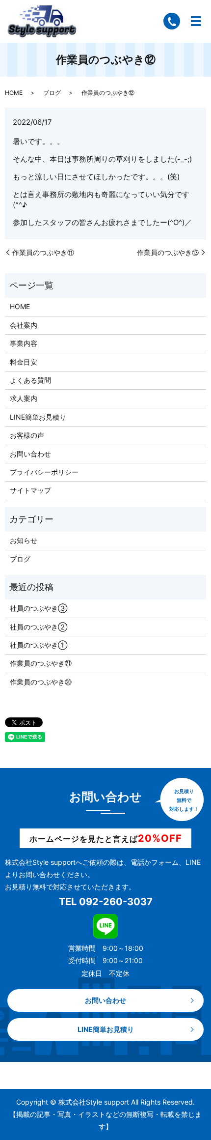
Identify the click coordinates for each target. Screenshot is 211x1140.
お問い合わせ (30, 454)
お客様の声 (27, 435)
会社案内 (23, 325)
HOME (14, 92)
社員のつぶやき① (38, 645)
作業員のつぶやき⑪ (43, 252)
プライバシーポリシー (44, 472)
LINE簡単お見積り (38, 417)
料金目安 (23, 362)
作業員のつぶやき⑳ (41, 682)
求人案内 (23, 398)
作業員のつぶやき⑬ (168, 252)
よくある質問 (30, 380)
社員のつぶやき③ (38, 608)
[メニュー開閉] (196, 21)
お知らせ (23, 540)
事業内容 (23, 343)
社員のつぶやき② (38, 627)
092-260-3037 (116, 902)
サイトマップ (30, 490)
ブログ (52, 92)
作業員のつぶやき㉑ (41, 663)
